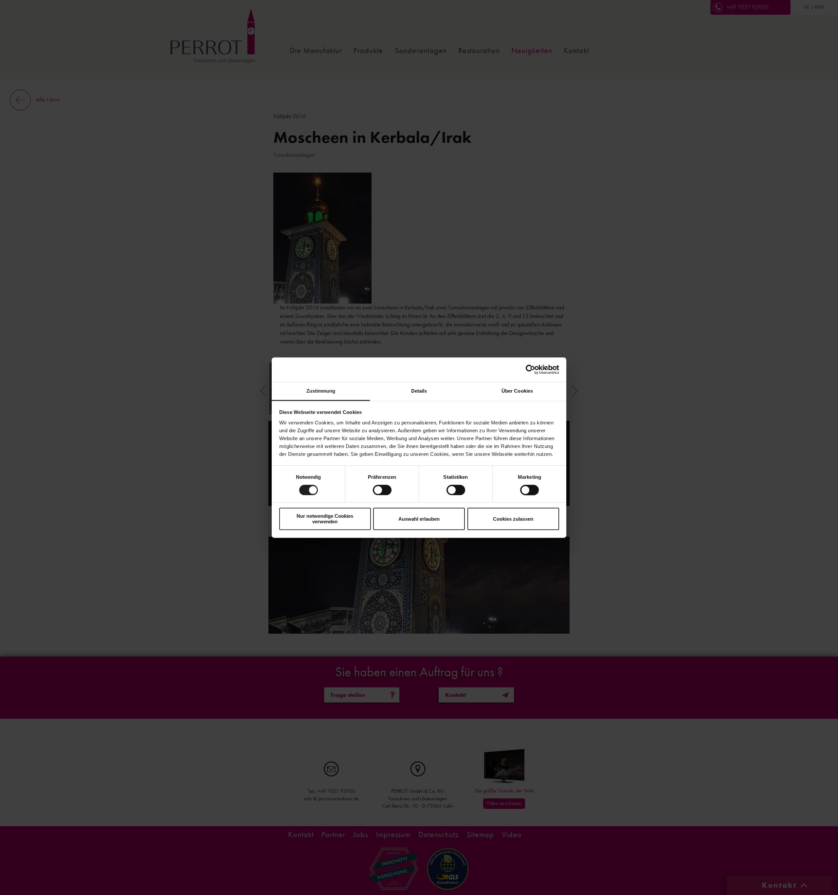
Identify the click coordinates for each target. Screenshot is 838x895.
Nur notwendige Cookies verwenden (325, 519)
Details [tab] (419, 391)
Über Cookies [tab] (517, 391)
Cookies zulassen (513, 519)
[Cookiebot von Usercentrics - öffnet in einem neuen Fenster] (530, 369)
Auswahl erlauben (419, 519)
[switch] (382, 490)
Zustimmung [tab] (321, 391)
